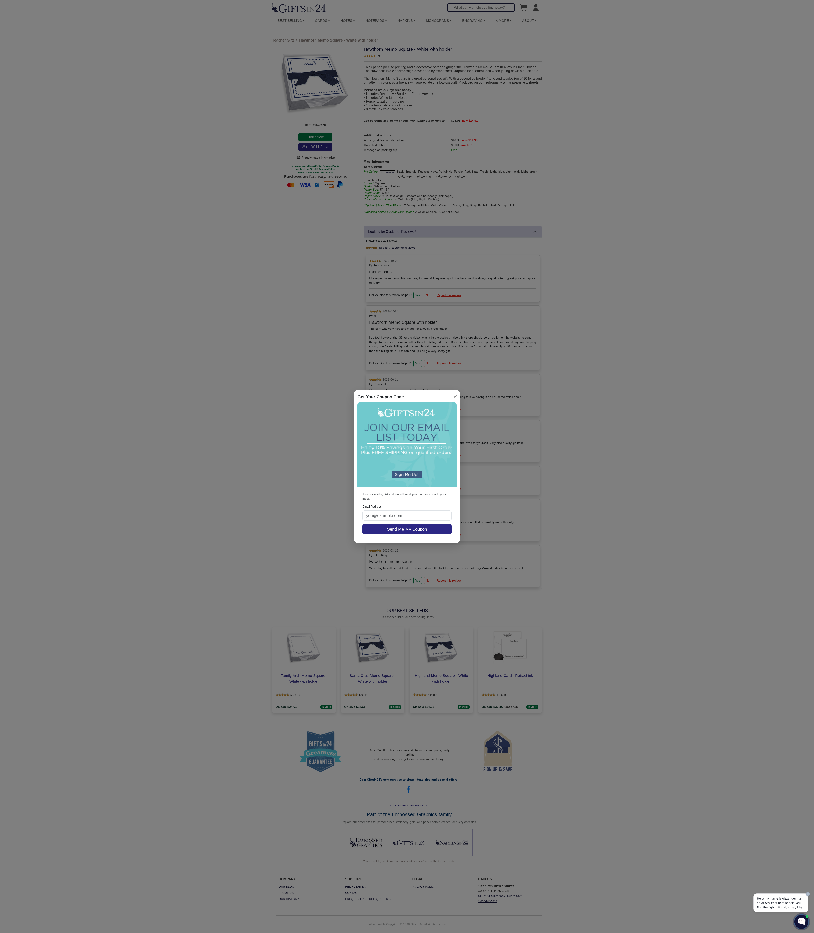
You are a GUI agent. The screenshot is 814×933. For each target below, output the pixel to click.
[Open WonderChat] (801, 922)
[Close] (455, 397)
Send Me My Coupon (407, 529)
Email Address (372, 506)
